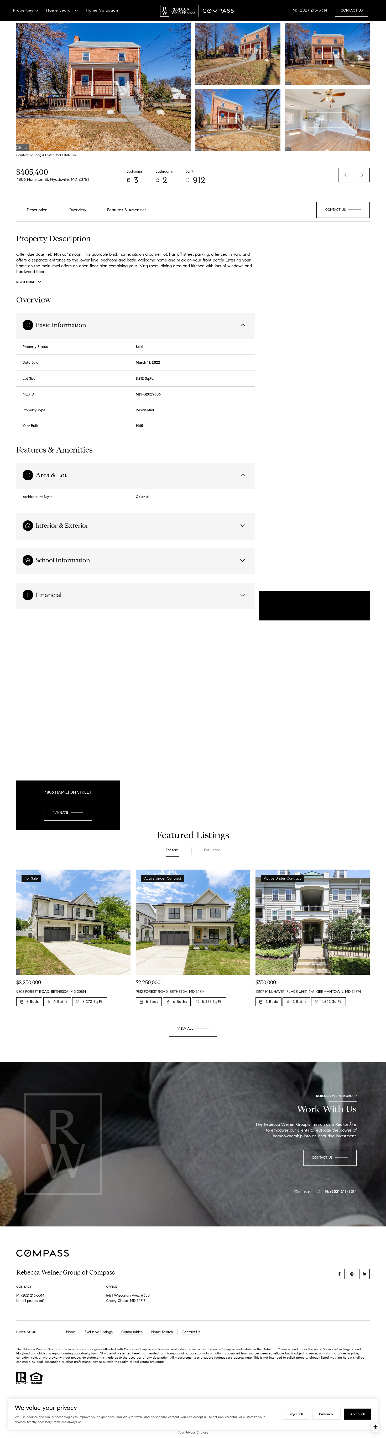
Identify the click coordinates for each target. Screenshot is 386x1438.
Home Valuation (102, 10)
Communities (132, 1332)
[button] (343, 210)
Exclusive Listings (99, 1332)
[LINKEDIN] (364, 1274)
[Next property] (357, 922)
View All (327, 120)
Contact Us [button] (351, 11)
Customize (326, 1414)
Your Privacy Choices (193, 1432)
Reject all (296, 1414)
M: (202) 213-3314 (310, 10)
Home (71, 1332)
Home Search (162, 1332)
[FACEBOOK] (339, 1274)
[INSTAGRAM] (352, 1274)
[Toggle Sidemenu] (375, 10)
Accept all (357, 1414)
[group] (73, 941)
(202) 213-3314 (32, 1295)
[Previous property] (29, 922)
